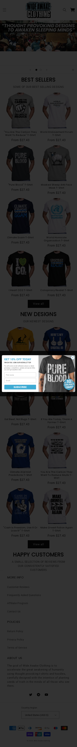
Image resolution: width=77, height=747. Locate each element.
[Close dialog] (72, 357)
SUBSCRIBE (20, 387)
